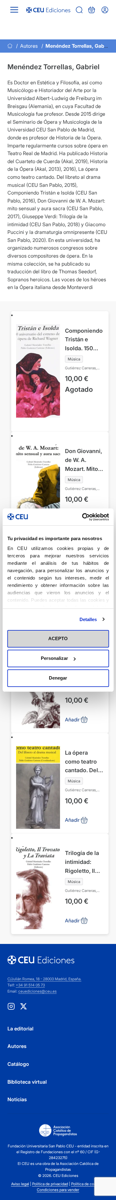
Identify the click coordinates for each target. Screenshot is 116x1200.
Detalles (88, 619)
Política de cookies (87, 1184)
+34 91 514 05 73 (30, 985)
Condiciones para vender (58, 1189)
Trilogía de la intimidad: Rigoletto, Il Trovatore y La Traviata (84, 862)
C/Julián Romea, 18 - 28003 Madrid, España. (44, 979)
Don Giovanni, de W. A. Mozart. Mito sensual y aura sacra (84, 460)
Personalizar (54, 658)
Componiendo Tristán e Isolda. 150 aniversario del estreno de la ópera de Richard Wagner (84, 340)
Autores (29, 46)
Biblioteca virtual (27, 1082)
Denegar (58, 677)
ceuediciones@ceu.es (37, 991)
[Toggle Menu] (14, 10)
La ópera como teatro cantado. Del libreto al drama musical (84, 762)
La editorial (20, 1028)
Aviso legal (20, 1184)
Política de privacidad (50, 1184)
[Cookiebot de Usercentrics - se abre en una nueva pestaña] (82, 517)
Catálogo (18, 1064)
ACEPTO (58, 638)
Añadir (31, 427)
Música (74, 359)
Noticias (17, 1099)
